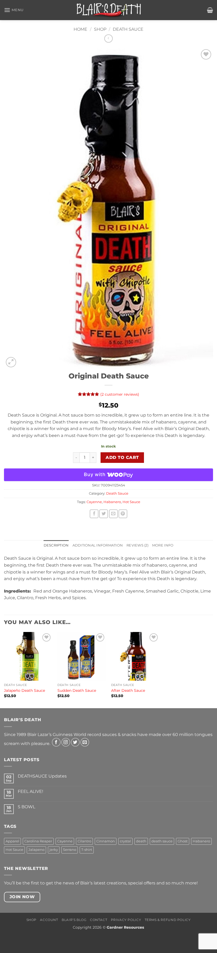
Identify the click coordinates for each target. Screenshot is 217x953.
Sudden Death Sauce (76, 690)
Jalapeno (36, 850)
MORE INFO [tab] (162, 545)
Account (49, 920)
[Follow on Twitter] (75, 742)
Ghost (183, 841)
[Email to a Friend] (113, 513)
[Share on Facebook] (94, 513)
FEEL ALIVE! (30, 791)
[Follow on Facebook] (56, 742)
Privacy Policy (126, 920)
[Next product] (108, 38)
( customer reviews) (119, 394)
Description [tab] (56, 545)
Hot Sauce (131, 502)
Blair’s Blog (74, 920)
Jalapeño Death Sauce (24, 690)
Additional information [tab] (98, 545)
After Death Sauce (128, 690)
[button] (14, 9)
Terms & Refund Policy (168, 920)
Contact (98, 920)
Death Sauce (128, 29)
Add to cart (122, 457)
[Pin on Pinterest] (123, 513)
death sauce (162, 841)
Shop (100, 29)
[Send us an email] (84, 742)
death (141, 841)
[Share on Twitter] (103, 513)
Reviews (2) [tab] (137, 545)
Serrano (69, 850)
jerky (53, 850)
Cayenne (94, 502)
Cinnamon (105, 841)
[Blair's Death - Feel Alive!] (108, 10)
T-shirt (86, 850)
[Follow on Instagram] (65, 742)
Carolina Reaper (38, 841)
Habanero (112, 502)
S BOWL (26, 806)
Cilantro (84, 841)
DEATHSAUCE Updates (42, 776)
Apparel (12, 841)
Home (80, 29)
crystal (125, 841)
